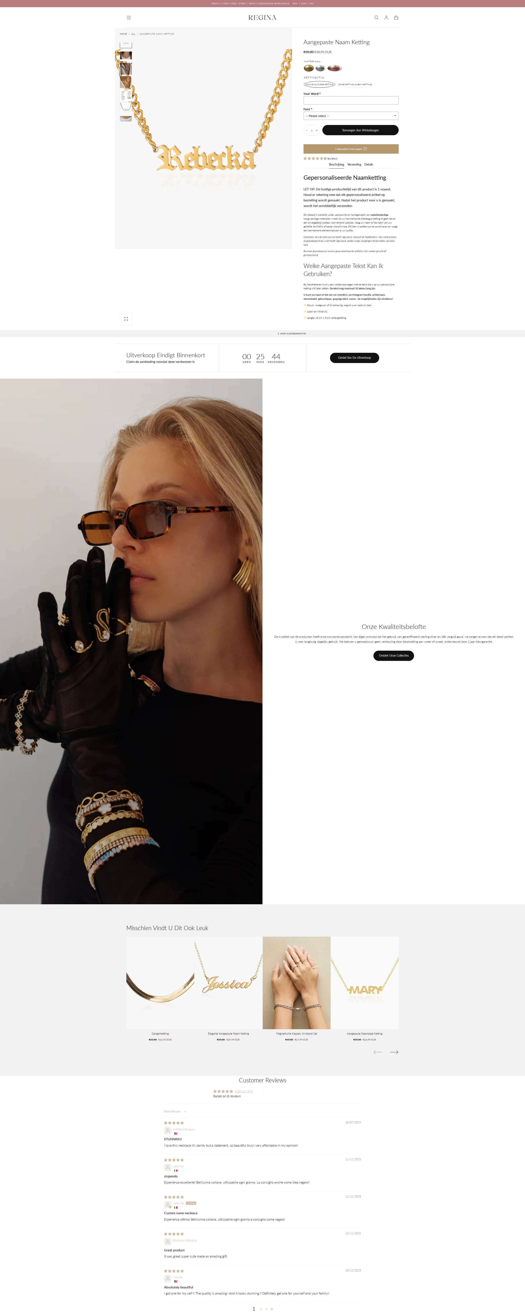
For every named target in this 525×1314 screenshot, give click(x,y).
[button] (128, 17)
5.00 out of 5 (244, 1091)
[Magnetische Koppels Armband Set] (297, 983)
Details (368, 164)
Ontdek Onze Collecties (394, 655)
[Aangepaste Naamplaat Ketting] (365, 983)
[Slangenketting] (160, 983)
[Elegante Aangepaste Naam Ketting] (228, 983)
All (133, 34)
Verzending (354, 164)
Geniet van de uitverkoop (354, 357)
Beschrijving (336, 164)
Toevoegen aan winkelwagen (360, 130)
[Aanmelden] (386, 17)
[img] (174, 1123)
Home (123, 34)
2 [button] (260, 1309)
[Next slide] (394, 1052)
